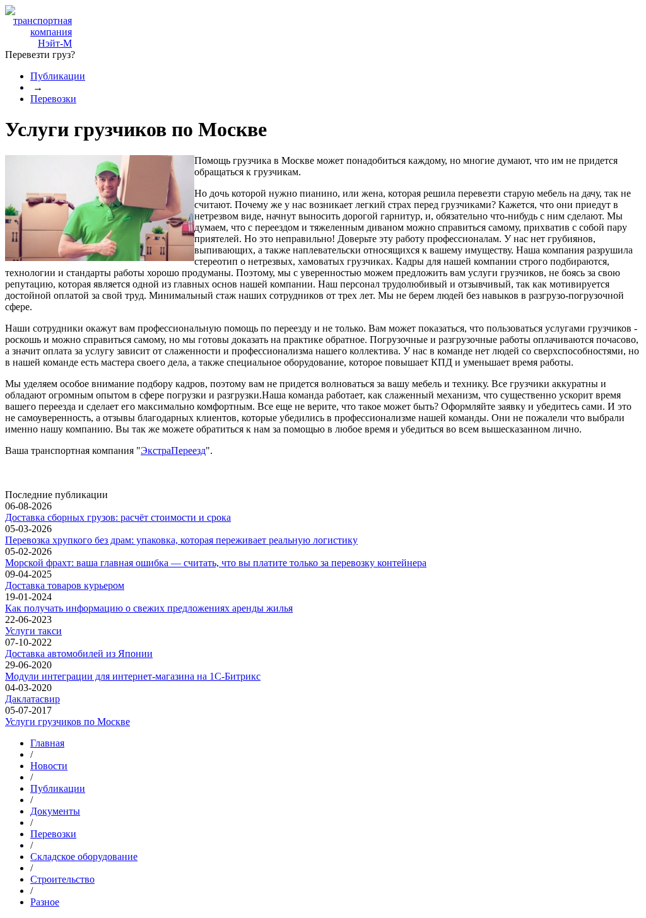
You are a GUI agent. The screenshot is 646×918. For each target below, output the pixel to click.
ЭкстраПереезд (173, 450)
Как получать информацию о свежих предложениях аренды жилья (149, 608)
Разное (44, 902)
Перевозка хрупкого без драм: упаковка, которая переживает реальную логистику (181, 540)
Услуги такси (33, 630)
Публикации (57, 76)
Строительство (62, 879)
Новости (49, 765)
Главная (47, 743)
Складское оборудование (84, 856)
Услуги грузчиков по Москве (67, 721)
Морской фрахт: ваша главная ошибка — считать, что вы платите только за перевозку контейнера (215, 562)
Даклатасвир (32, 699)
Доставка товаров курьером (64, 585)
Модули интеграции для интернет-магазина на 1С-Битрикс (133, 676)
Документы (55, 811)
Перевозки (53, 98)
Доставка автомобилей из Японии (79, 653)
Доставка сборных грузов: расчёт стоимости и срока (118, 517)
